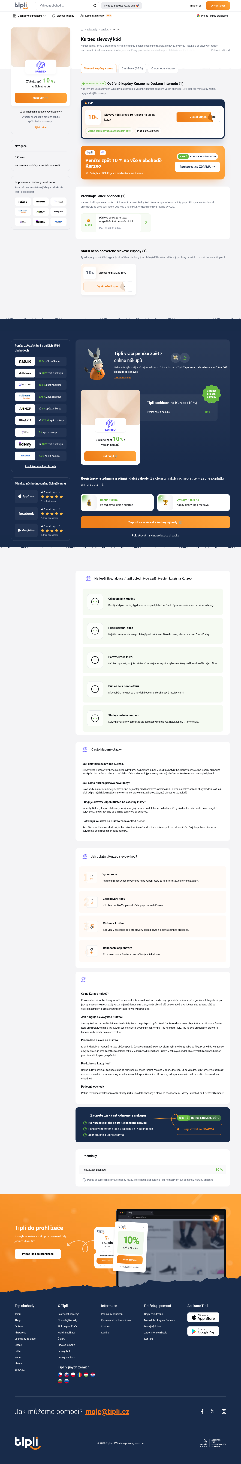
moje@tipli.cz (107, 1411)
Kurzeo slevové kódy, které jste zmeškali (37, 165)
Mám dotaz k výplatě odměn (159, 1320)
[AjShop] (41, 212)
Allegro (18, 1320)
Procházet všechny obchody (40, 466)
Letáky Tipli (64, 1351)
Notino (18, 1357)
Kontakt (148, 1338)
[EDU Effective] (23, 222)
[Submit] (94, 5)
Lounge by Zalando (25, 1338)
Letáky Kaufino (66, 1357)
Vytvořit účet (218, 5)
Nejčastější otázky (68, 1320)
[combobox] (67, 5)
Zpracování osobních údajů (116, 1320)
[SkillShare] (41, 201)
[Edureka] (58, 222)
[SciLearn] (23, 212)
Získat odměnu (130, 1259)
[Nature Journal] (23, 201)
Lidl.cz (18, 1351)
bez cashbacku (155, 535)
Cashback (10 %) (132, 68)
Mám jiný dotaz (152, 1326)
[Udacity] (58, 201)
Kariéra (105, 1332)
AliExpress (20, 1332)
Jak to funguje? (122, 377)
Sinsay (18, 1345)
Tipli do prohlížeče (67, 1326)
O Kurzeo (20, 157)
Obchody (92, 29)
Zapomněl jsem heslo (155, 1332)
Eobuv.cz (20, 1369)
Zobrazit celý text (220, 50)
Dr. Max (19, 1326)
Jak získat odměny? (69, 1314)
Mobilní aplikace (66, 1332)
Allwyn (18, 1363)
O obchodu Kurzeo (163, 68)
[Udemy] (41, 222)
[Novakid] (58, 212)
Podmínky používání (112, 1314)
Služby (105, 29)
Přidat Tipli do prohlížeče (38, 1254)
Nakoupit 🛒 (41, 97)
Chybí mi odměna (153, 1314)
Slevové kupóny (66, 1345)
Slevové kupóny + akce (98, 68)
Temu (18, 1314)
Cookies (105, 1326)
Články (61, 1338)
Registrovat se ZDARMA (195, 166)
